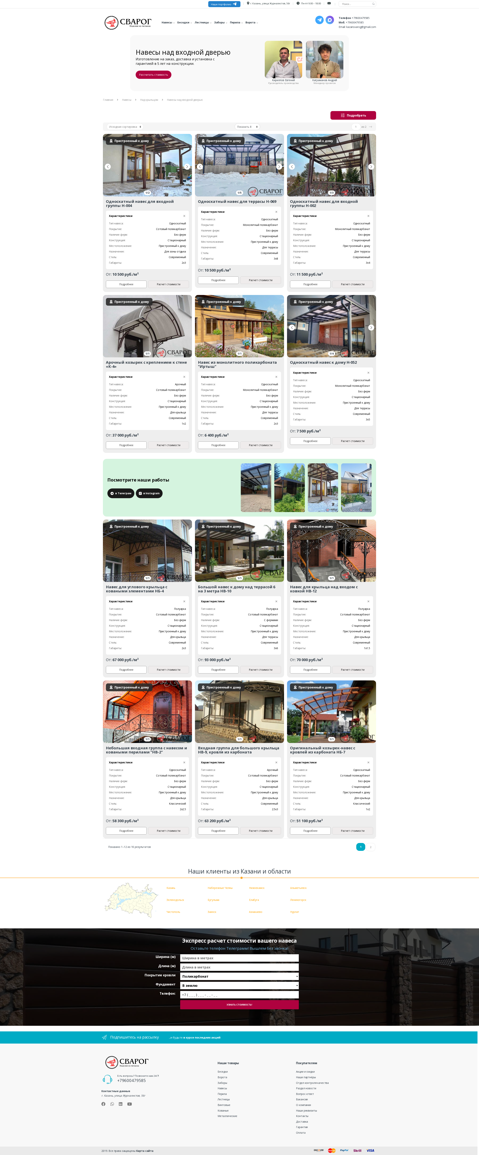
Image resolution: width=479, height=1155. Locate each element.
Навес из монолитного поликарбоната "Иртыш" (237, 364)
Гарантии (302, 1127)
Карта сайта (144, 1151)
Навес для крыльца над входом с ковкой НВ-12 (324, 589)
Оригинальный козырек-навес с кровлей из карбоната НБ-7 (322, 750)
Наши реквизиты (306, 1110)
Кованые (223, 1110)
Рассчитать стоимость (153, 74)
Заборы (222, 1083)
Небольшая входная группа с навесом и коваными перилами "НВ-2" (146, 750)
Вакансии (302, 1099)
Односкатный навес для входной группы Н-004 (140, 203)
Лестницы (224, 1099)
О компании (303, 1105)
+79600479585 (361, 18)
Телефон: (168, 993)
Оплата (300, 1132)
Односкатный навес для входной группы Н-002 (324, 203)
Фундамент (166, 984)
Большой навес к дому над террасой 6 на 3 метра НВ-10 (236, 589)
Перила (222, 1094)
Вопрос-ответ (305, 1094)
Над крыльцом (149, 100)
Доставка (302, 1121)
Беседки (223, 1071)
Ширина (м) (165, 957)
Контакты (302, 1116)
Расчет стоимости (168, 284)
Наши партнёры (306, 1077)
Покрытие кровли (160, 975)
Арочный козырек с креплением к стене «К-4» (146, 364)
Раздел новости (306, 1088)
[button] (108, 167)
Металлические (227, 1116)
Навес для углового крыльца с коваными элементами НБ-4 (136, 589)
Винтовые (224, 1105)
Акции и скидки (305, 1071)
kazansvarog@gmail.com (361, 27)
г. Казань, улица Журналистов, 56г (270, 3)
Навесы (126, 100)
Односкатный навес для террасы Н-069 (237, 201)
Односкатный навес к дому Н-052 (323, 362)
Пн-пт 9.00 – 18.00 (311, 3)
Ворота (222, 1077)
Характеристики (120, 216)
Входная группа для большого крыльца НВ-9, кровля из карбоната (238, 750)
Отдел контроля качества (312, 1083)
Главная (108, 100)
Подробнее (126, 284)
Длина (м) (167, 966)
